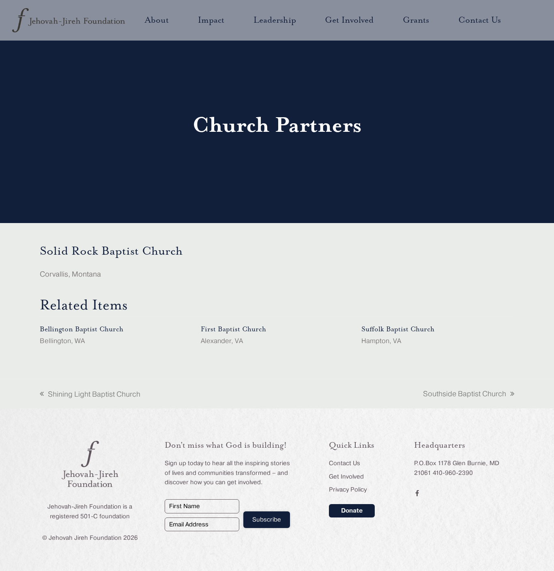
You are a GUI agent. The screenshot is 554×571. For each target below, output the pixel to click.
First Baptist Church (233, 329)
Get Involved (346, 476)
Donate (352, 511)
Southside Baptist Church (464, 394)
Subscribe (266, 519)
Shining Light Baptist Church (90, 395)
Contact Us (344, 463)
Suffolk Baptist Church (397, 329)
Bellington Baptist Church (81, 329)
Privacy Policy (348, 489)
